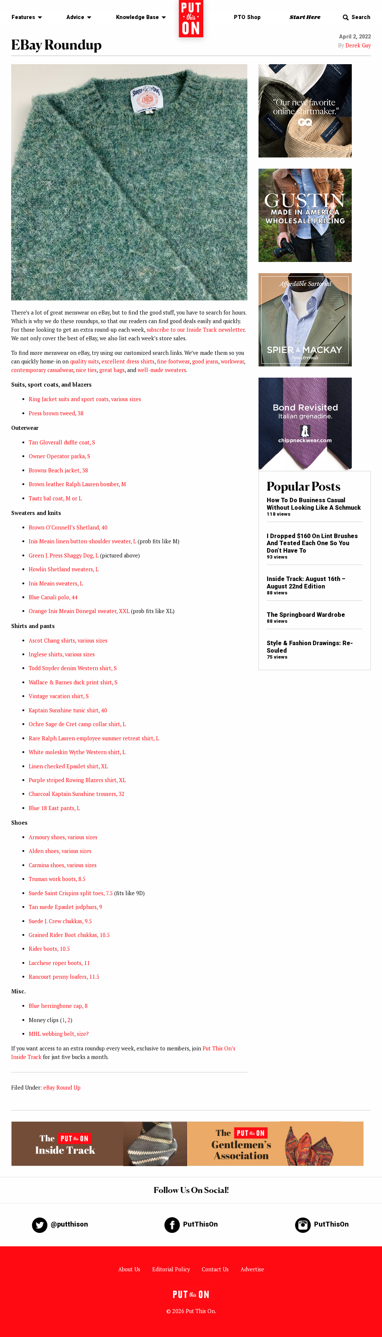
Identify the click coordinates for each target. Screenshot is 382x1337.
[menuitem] (25, 18)
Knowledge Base (137, 17)
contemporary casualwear (42, 370)
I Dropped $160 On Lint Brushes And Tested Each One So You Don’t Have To (312, 543)
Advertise (252, 1269)
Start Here (304, 17)
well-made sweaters (162, 370)
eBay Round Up (62, 1087)
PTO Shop (247, 17)
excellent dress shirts (127, 361)
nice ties (86, 370)
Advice (75, 17)
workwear (232, 361)
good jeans (205, 361)
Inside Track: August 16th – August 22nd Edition (306, 582)
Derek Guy (358, 45)
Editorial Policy (171, 1269)
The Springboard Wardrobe (306, 614)
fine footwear (173, 361)
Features (23, 17)
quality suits (84, 361)
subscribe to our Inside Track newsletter (196, 329)
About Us (129, 1269)
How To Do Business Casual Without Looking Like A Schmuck (314, 504)
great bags (112, 370)
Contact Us (215, 1269)
